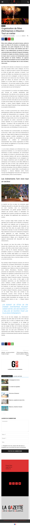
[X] (6, 39)
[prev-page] (2, 413)
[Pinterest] (9, 39)
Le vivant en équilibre (14, 386)
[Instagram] (13, 483)
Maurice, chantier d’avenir (15, 406)
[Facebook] (2, 39)
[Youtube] (19, 483)
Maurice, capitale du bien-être (16, 400)
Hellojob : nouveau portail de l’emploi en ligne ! (7, 353)
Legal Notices (9, 467)
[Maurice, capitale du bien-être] (4, 401)
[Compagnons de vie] (4, 381)
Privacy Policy (9, 465)
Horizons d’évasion (14, 393)
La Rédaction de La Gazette (8, 35)
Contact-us (8, 468)
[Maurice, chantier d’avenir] (4, 408)
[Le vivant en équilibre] (4, 388)
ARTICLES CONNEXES (7, 376)
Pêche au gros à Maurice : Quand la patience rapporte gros (22, 354)
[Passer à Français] (15, 524)
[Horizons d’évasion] (4, 395)
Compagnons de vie (14, 380)
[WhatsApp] (12, 39)
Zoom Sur (3, 25)
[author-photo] (15, 367)
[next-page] (4, 413)
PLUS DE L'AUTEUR (17, 376)
